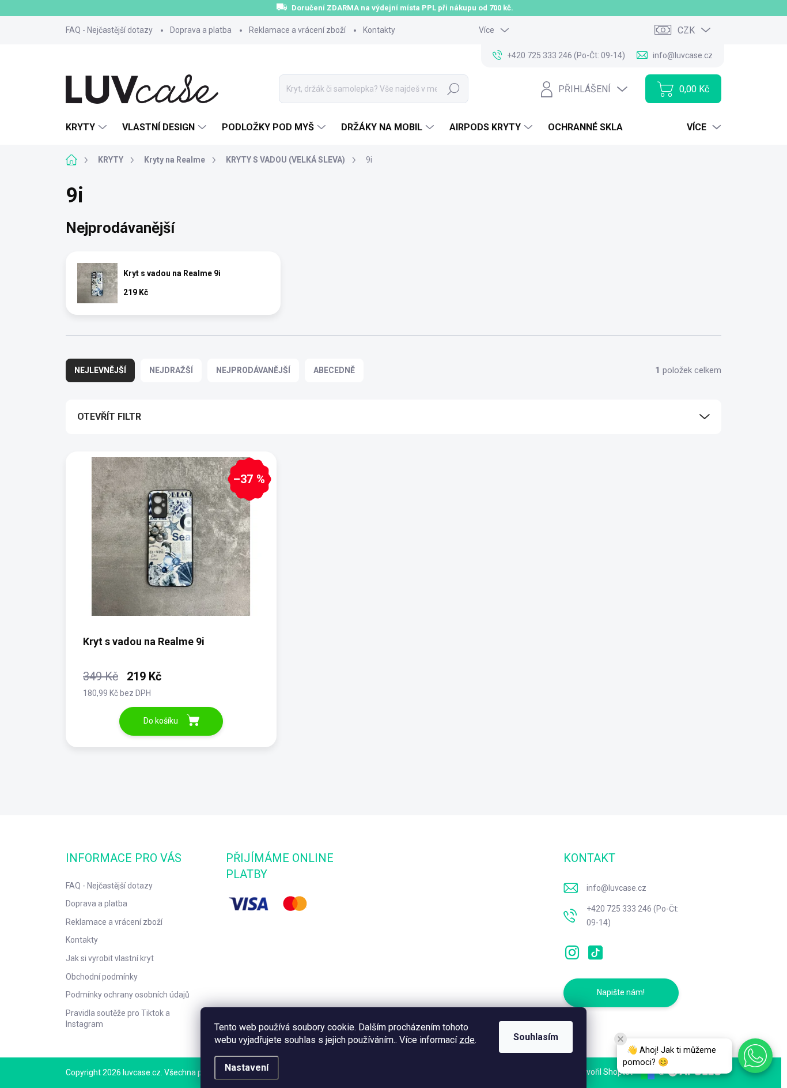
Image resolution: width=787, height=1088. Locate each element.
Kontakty (379, 30)
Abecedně (334, 370)
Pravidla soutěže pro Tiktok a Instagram (118, 1018)
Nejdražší (171, 370)
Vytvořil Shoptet (603, 1071)
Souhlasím (535, 1036)
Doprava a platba (201, 30)
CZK (686, 30)
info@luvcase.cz (616, 888)
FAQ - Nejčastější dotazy (109, 30)
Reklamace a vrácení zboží (297, 30)
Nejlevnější (100, 370)
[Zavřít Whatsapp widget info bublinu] (620, 1039)
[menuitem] (87, 127)
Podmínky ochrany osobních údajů (128, 994)
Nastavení (246, 1067)
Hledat (454, 88)
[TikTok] (595, 950)
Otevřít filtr (109, 416)
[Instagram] (572, 950)
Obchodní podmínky (102, 976)
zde (467, 1039)
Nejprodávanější (253, 370)
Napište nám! (621, 992)
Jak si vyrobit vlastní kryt (110, 958)
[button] (755, 1055)
